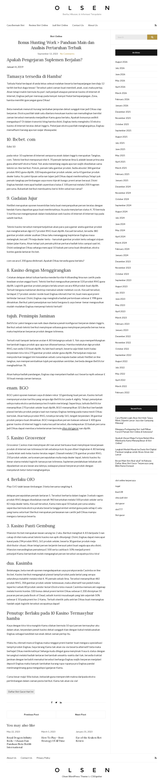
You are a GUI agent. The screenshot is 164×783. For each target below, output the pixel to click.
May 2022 (120, 373)
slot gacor (120, 503)
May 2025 (120, 155)
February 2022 (122, 392)
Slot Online (56, 36)
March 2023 (121, 317)
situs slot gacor (70, 428)
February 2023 (122, 324)
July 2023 (120, 292)
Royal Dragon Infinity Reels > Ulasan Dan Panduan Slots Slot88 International (19, 742)
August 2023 (121, 286)
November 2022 (123, 342)
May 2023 (120, 305)
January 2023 (121, 330)
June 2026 (120, 74)
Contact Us (78, 25)
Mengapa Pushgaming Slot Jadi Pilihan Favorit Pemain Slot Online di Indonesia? (134, 430)
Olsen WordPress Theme (75, 776)
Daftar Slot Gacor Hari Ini (20, 691)
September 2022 (123, 355)
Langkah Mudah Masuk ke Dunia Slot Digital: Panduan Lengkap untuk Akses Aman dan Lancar (136, 452)
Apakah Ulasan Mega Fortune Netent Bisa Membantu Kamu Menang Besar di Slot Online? (134, 440)
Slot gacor (120, 515)
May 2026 (120, 80)
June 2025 (120, 149)
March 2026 (121, 93)
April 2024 (120, 236)
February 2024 (122, 249)
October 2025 (122, 124)
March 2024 (121, 242)
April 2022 (120, 380)
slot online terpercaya (125, 480)
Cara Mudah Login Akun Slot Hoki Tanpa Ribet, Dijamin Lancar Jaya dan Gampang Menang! (134, 420)
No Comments (67, 53)
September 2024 (123, 205)
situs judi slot (121, 497)
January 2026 (121, 105)
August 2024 (121, 211)
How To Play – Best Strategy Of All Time (53, 739)
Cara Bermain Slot (16, 25)
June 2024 (120, 224)
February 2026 (122, 99)
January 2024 (121, 255)
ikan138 (119, 492)
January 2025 (121, 180)
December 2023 (123, 261)
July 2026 (120, 68)
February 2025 (122, 174)
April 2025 (120, 161)
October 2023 (122, 274)
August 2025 (121, 136)
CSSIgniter (96, 776)
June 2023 (120, 299)
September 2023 (123, 280)
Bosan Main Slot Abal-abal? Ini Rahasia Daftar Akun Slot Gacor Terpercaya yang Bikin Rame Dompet (134, 463)
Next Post (80, 714)
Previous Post (31, 714)
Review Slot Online (38, 25)
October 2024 (122, 199)
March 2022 (121, 386)
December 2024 (123, 186)
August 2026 (121, 62)
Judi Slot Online (60, 25)
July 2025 (120, 143)
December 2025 (123, 112)
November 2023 (123, 267)
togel (117, 486)
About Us (93, 25)
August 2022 (121, 361)
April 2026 (120, 87)
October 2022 (122, 349)
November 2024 (123, 193)
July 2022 (120, 367)
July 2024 (120, 218)
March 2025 (121, 168)
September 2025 (123, 130)
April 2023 (120, 311)
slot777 (119, 509)
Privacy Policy (43, 757)
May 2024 (120, 230)
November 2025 (123, 118)
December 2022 (123, 336)
